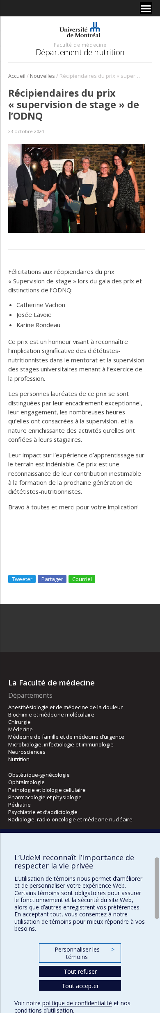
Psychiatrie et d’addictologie (43, 812)
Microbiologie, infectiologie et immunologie (61, 744)
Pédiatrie (19, 804)
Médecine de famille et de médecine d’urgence (66, 736)
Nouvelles (42, 75)
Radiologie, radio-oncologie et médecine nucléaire (70, 819)
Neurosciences (27, 751)
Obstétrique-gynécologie (39, 774)
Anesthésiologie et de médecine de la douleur (65, 707)
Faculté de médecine (80, 44)
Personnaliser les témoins (84, 953)
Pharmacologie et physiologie (45, 797)
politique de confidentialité (77, 1003)
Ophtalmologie (26, 782)
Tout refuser (80, 971)
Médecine (20, 729)
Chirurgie (19, 722)
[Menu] (146, 8)
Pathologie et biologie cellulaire (47, 790)
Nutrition (19, 759)
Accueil (16, 75)
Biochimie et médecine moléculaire (51, 714)
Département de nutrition (80, 52)
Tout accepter (80, 986)
